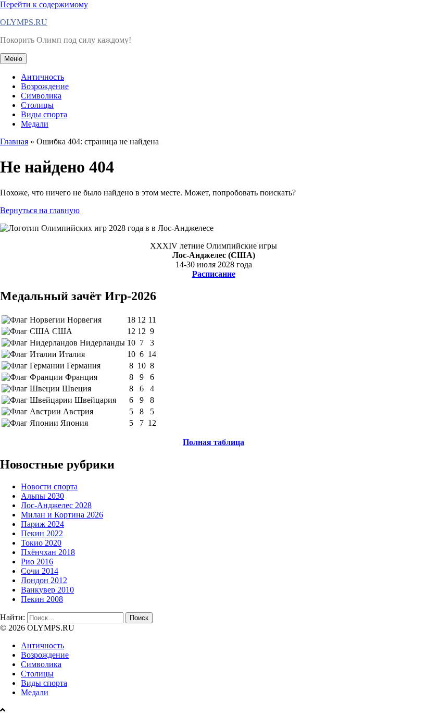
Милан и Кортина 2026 (62, 514)
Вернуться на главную (40, 210)
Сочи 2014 (39, 570)
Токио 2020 (41, 542)
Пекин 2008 (42, 599)
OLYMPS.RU (23, 22)
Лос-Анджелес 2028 (56, 505)
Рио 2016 (37, 561)
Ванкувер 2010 (47, 589)
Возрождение (45, 86)
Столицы (37, 105)
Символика (41, 95)
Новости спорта (49, 486)
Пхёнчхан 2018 (48, 552)
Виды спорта (44, 114)
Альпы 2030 (42, 495)
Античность (42, 76)
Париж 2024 (42, 524)
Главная (14, 141)
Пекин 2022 (42, 533)
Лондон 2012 (44, 580)
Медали (34, 123)
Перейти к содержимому (44, 4)
